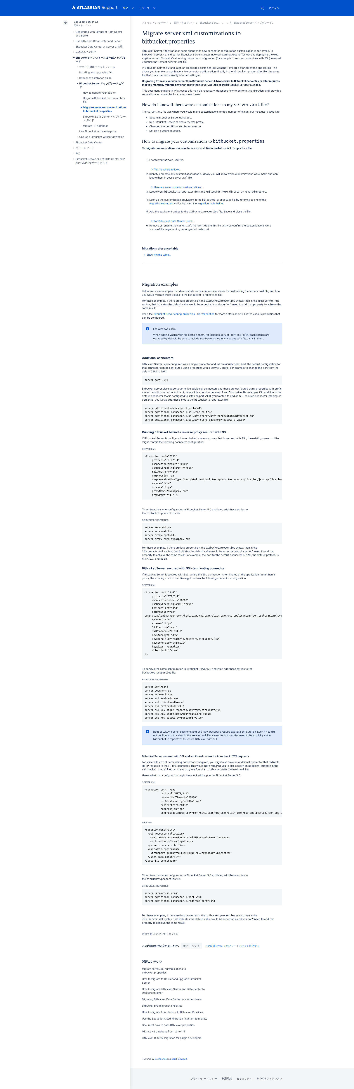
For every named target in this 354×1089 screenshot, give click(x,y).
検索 (262, 8)
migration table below (210, 203)
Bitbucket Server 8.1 (86, 21)
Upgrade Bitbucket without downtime (101, 136)
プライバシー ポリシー (204, 1078)
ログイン (274, 8)
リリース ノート (85, 147)
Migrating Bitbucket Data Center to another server (172, 999)
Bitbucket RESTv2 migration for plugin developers (171, 1037)
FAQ (78, 153)
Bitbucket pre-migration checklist (162, 1005)
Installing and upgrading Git (95, 72)
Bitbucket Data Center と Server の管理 (99, 46)
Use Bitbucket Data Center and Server (98, 41)
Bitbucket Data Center (89, 142)
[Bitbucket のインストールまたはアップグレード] (227, 22)
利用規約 (227, 1078)
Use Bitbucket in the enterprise (97, 131)
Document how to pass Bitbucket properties (168, 1025)
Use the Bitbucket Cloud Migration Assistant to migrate (174, 1018)
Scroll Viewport (179, 1058)
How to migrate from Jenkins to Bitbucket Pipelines (172, 1012)
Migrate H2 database (95, 125)
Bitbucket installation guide (95, 77)
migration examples (161, 203)
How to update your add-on (99, 92)
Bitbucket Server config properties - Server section (183, 313)
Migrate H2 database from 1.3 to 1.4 (163, 1031)
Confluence (160, 1058)
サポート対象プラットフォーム (97, 66)
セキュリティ (244, 1078)
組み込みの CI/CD (86, 52)
